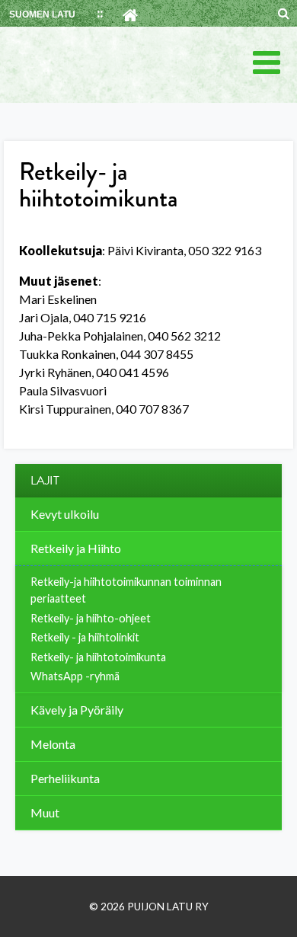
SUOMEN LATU (42, 14)
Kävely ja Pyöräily (76, 709)
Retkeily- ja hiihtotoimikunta (98, 657)
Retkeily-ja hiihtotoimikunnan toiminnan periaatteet (126, 590)
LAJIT (44, 481)
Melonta (52, 744)
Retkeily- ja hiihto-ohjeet (90, 618)
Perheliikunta (65, 778)
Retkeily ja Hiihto (75, 548)
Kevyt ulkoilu (64, 514)
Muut (44, 812)
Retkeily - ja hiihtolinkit (84, 637)
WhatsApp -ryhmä (75, 676)
